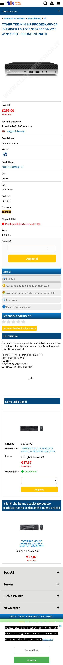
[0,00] (58, 3)
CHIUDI (60, 625)
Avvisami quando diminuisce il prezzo (27, 285)
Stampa (10, 278)
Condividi (11, 299)
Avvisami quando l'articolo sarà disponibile (30, 292)
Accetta (31, 659)
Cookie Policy (47, 639)
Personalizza (31, 649)
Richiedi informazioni (18, 306)
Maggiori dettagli (16, 131)
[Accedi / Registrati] (52, 3)
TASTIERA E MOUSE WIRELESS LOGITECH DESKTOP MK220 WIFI (38, 450)
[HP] (5, 155)
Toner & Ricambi (10, 11)
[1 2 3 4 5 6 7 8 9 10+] (39, 481)
